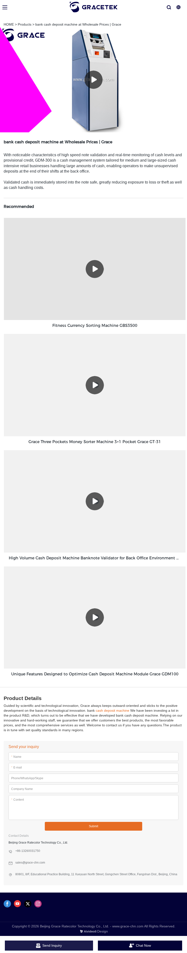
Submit (93, 826)
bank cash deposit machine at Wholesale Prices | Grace (78, 24)
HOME (9, 24)
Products (24, 24)
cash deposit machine (112, 710)
